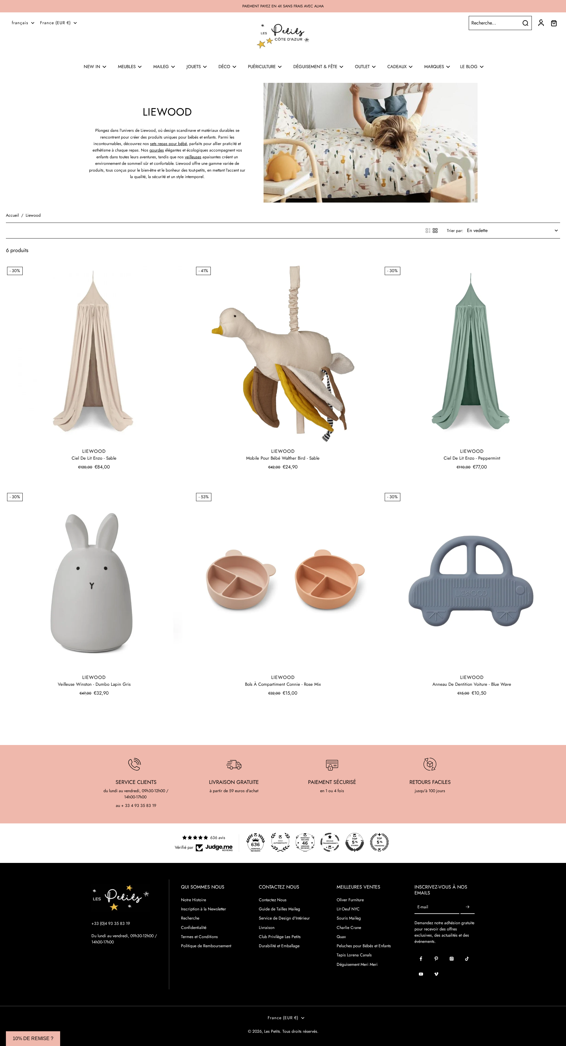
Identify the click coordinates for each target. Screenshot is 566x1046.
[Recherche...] (525, 23)
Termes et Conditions (199, 937)
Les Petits (272, 1031)
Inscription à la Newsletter (203, 909)
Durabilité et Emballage (279, 946)
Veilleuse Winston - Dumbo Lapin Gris (94, 684)
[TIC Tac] (466, 958)
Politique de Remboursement (206, 946)
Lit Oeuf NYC (348, 909)
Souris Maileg (349, 918)
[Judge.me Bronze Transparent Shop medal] (329, 842)
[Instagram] (451, 958)
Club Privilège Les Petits (280, 937)
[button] (33, 1038)
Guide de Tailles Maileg (279, 909)
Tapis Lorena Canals (354, 955)
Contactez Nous (273, 900)
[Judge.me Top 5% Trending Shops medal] (379, 842)
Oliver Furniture (350, 900)
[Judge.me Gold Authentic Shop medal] (280, 842)
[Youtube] (420, 974)
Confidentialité (193, 927)
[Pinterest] (436, 958)
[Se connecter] (540, 23)
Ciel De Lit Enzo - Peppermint (472, 458)
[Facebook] (420, 958)
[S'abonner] (467, 907)
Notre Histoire (193, 900)
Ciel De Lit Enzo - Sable (94, 458)
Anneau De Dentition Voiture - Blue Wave (471, 684)
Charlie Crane (349, 927)
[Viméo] (436, 974)
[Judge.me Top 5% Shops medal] (354, 842)
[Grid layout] (435, 230)
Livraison (266, 927)
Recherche (190, 918)
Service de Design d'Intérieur (284, 918)
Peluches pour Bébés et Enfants (364, 946)
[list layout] (428, 230)
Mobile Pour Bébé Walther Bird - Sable (283, 458)
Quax (341, 937)
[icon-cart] (553, 23)
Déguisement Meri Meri (357, 964)
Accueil (12, 215)
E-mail (422, 907)
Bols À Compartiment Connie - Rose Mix (283, 684)
